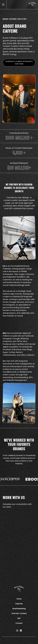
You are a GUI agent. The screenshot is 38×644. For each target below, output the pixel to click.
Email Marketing (19, 608)
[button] (3, 4)
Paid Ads (19, 604)
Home (19, 599)
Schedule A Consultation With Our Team (19, 62)
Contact (19, 623)
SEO (19, 618)
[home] (33, 5)
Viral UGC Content (19, 613)
